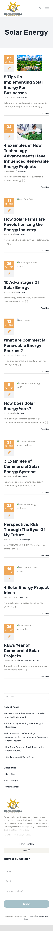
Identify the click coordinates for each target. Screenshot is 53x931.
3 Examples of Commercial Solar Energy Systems (21, 466)
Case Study (23, 660)
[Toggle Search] (40, 8)
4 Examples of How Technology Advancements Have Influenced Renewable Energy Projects (26, 156)
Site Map (31, 916)
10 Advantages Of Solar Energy (20, 757)
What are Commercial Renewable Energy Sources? (25, 345)
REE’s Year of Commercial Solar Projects (21, 650)
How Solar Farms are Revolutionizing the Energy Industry (24, 224)
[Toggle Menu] (47, 9)
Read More (45, 113)
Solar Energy (22, 97)
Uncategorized (12, 787)
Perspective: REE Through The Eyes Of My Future (24, 529)
